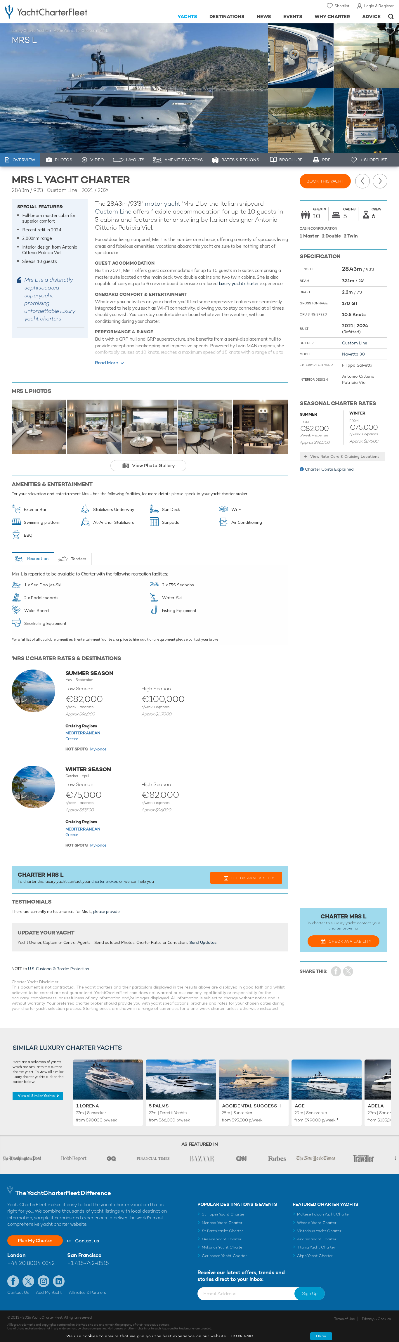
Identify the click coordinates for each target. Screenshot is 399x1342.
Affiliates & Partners (87, 1292)
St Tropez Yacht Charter (223, 1214)
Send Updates (202, 942)
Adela (376, 1106)
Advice (371, 16)
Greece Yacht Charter (222, 1239)
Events (292, 16)
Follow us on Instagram (43, 1281)
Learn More (242, 1336)
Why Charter (332, 16)
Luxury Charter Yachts (30, 30)
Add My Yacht (49, 1292)
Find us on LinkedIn (59, 1281)
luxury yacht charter (239, 283)
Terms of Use (344, 1319)
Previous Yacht (362, 181)
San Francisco (84, 1255)
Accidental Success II (251, 1106)
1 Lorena (87, 1106)
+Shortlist (390, 31)
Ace (300, 1106)
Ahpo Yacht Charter (315, 1255)
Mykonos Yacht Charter (223, 1247)
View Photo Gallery (153, 465)
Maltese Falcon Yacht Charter (323, 1214)
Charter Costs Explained (329, 469)
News (264, 16)
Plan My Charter (35, 1240)
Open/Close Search (391, 16)
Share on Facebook (336, 971)
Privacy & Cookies (376, 1319)
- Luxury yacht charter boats (61, 11)
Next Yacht (380, 181)
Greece (71, 738)
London (16, 1255)
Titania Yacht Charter (316, 1247)
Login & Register (379, 6)
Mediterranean (82, 733)
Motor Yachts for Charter (73, 30)
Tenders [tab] (78, 558)
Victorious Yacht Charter (319, 1230)
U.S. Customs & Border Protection (58, 968)
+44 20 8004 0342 (31, 1263)
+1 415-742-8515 (88, 1263)
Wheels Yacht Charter (316, 1222)
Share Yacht (348, 971)
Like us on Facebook (13, 1281)
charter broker (104, 881)
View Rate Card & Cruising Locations (344, 456)
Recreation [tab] (37, 558)
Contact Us (18, 1292)
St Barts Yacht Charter (222, 1230)
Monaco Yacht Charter (222, 1222)
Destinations (227, 16)
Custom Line (113, 211)
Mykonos (98, 749)
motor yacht (163, 203)
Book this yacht (325, 181)
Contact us (87, 1241)
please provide (106, 911)
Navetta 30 (353, 354)
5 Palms (159, 1106)
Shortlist (341, 6)
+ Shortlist (373, 159)
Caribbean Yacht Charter (224, 1255)
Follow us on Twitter (28, 1281)
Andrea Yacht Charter (316, 1239)
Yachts (187, 16)
